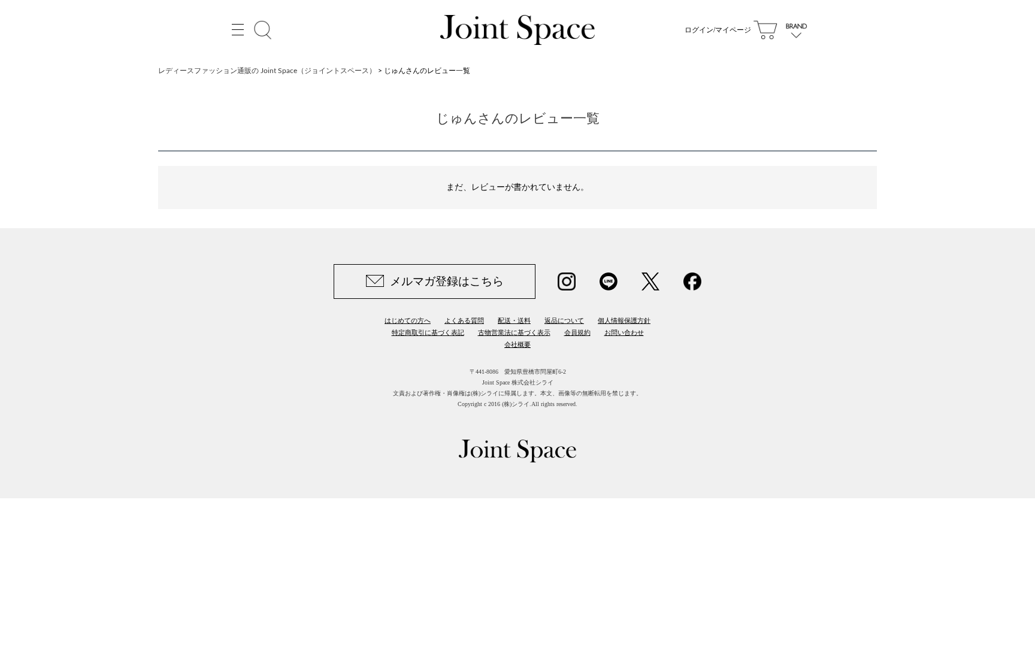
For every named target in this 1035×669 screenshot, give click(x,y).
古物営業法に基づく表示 (514, 332)
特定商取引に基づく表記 (428, 332)
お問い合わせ (624, 332)
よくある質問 (464, 320)
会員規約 (577, 332)
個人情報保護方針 (624, 320)
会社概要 (517, 344)
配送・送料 (514, 320)
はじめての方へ (408, 320)
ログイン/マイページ (718, 30)
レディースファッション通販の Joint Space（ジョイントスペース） (267, 70)
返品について (564, 320)
